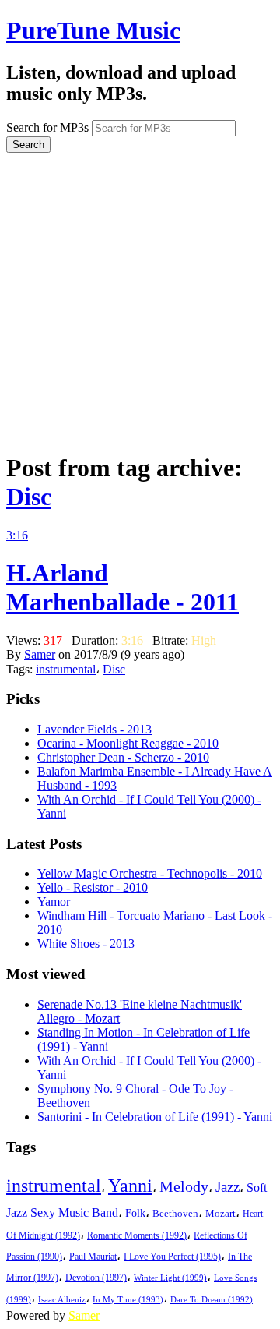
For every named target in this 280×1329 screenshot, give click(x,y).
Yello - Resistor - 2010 (92, 887)
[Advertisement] (140, 297)
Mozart (220, 1213)
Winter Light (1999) (170, 1277)
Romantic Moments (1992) (137, 1235)
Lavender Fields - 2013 (94, 729)
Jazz (227, 1187)
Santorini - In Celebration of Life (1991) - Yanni (154, 1116)
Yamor (53, 901)
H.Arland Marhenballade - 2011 (122, 587)
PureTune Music (93, 30)
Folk (135, 1213)
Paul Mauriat (93, 1257)
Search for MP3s (47, 127)
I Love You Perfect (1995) (172, 1257)
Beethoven (175, 1213)
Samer (39, 654)
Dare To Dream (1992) (211, 1299)
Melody (183, 1186)
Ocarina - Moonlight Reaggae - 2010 (128, 743)
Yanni (130, 1185)
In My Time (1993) (128, 1299)
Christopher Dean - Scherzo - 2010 (123, 757)
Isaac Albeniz (62, 1299)
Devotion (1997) (96, 1278)
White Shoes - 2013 (86, 943)
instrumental (66, 669)
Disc (28, 496)
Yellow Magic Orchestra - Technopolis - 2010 (149, 873)
